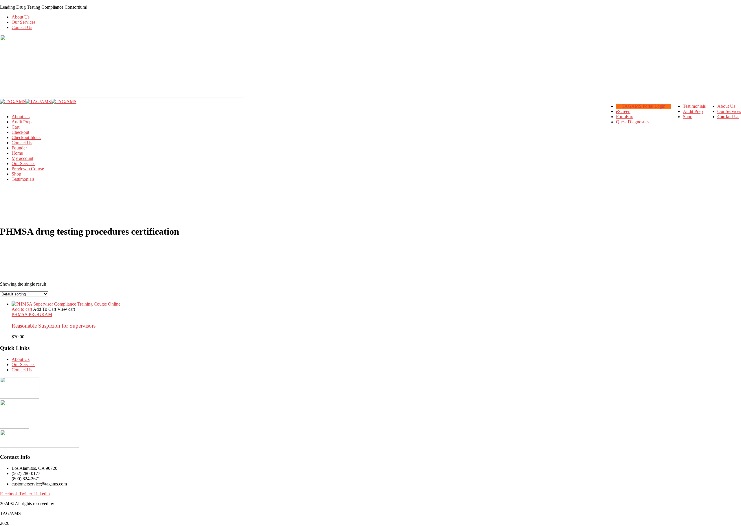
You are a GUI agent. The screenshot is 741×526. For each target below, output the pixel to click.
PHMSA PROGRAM (32, 314)
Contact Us (22, 27)
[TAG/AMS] (12, 101)
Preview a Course (28, 168)
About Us (21, 16)
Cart (15, 127)
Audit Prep (22, 121)
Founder (19, 147)
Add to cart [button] (22, 309)
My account (22, 158)
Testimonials (23, 179)
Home (17, 153)
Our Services (23, 22)
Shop (16, 173)
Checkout (20, 132)
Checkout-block (26, 137)
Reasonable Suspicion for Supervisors (54, 326)
